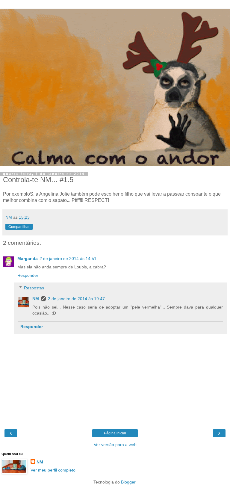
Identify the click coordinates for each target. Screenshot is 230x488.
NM (35, 298)
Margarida (27, 258)
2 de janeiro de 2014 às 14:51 (68, 258)
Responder (27, 275)
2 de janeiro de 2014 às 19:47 (76, 298)
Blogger (128, 482)
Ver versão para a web (115, 444)
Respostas (34, 287)
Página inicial (115, 433)
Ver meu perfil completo (53, 470)
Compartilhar (19, 227)
